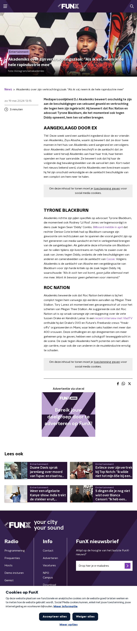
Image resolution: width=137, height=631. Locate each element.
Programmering (14, 550)
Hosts (8, 565)
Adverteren (50, 558)
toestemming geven (107, 188)
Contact (48, 550)
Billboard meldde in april (108, 227)
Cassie (110, 259)
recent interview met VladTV (113, 318)
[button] (5, 6)
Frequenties (12, 558)
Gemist (9, 580)
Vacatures (49, 565)
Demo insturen (14, 572)
